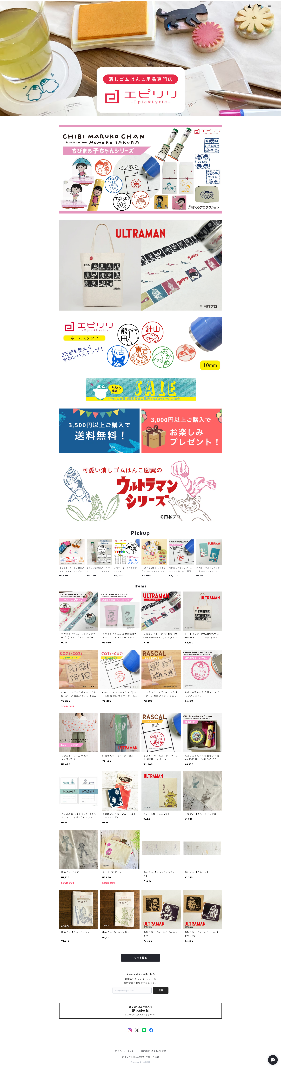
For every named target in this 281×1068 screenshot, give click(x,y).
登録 (161, 990)
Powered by (137, 1062)
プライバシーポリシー (125, 1051)
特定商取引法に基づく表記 (153, 1051)
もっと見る (140, 957)
